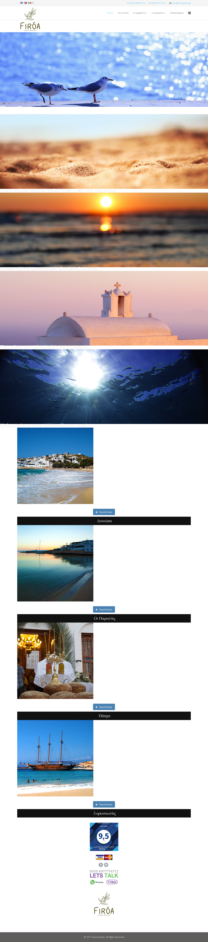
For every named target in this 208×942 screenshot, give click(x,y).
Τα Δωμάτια (139, 13)
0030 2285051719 (137, 3)
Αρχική (110, 13)
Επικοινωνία (177, 13)
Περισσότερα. (105, 512)
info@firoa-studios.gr (181, 3)
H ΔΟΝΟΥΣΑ (158, 13)
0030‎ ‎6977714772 (158, 3)
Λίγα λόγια (123, 13)
